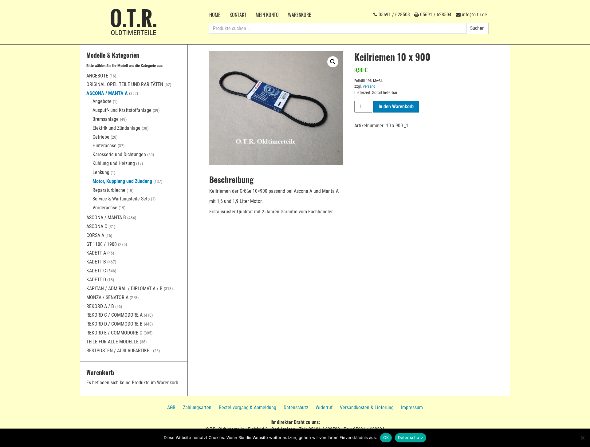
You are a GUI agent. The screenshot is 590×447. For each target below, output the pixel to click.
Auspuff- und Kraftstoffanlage (121, 110)
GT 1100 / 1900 (101, 244)
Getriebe (100, 137)
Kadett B (96, 262)
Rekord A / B (100, 306)
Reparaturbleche (108, 190)
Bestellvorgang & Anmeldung (247, 407)
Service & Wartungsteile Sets (121, 199)
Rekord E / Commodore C (114, 333)
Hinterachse (104, 145)
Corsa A (95, 235)
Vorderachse (104, 208)
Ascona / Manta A (107, 93)
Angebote (97, 76)
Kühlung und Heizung (113, 163)
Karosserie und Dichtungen (119, 154)
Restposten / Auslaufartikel (119, 351)
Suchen (477, 28)
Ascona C (96, 226)
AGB (171, 407)
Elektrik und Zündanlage (116, 128)
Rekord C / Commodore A (114, 315)
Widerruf (324, 407)
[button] (332, 61)
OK (386, 437)
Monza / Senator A (107, 297)
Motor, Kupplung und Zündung (122, 181)
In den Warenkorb (396, 106)
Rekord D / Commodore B (114, 324)
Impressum (412, 407)
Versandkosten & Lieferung (367, 407)
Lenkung (100, 172)
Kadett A (96, 253)
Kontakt (238, 14)
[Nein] (582, 438)
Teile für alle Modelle (112, 342)
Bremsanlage (105, 119)
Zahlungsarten (197, 407)
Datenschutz (296, 407)
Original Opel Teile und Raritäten (124, 84)
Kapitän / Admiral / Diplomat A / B (124, 288)
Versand (369, 86)
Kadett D (96, 280)
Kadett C (96, 271)
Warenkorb (299, 14)
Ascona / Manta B (106, 217)
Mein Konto (267, 14)
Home (214, 14)
